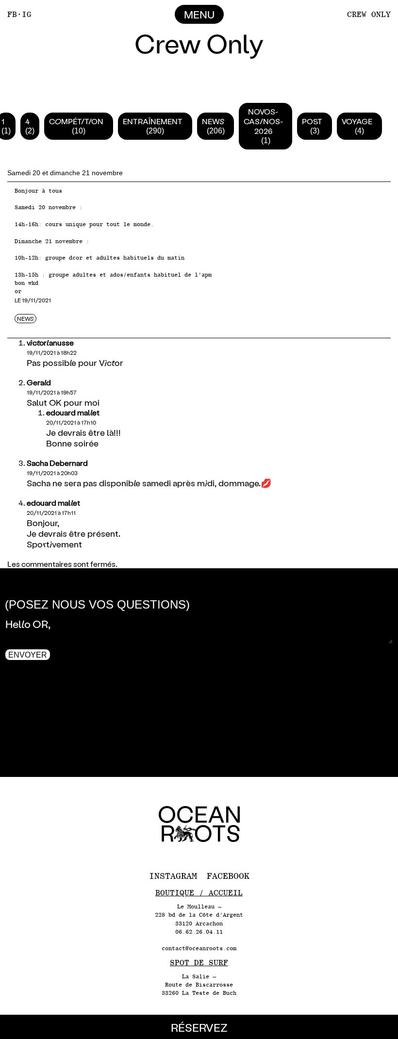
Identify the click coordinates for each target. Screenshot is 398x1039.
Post (312, 121)
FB (12, 14)
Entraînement (152, 121)
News (213, 121)
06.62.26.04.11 (199, 931)
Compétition (76, 121)
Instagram (173, 876)
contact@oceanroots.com (199, 948)
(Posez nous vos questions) (97, 604)
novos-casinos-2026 (263, 121)
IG (27, 14)
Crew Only (369, 14)
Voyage (357, 121)
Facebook (228, 876)
